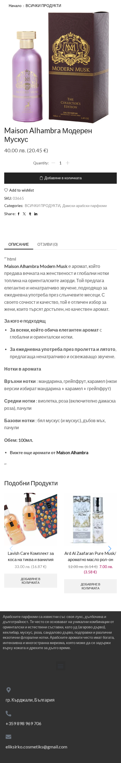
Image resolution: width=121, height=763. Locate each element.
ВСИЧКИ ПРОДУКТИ (43, 5)
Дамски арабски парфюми (84, 205)
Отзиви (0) (47, 244)
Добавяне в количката (63, 178)
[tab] (18, 244)
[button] (110, 549)
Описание (18, 244)
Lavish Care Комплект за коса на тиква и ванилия (31, 556)
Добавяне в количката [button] (30, 580)
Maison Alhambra (72, 452)
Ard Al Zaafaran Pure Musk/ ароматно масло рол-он (90, 556)
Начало (15, 5)
